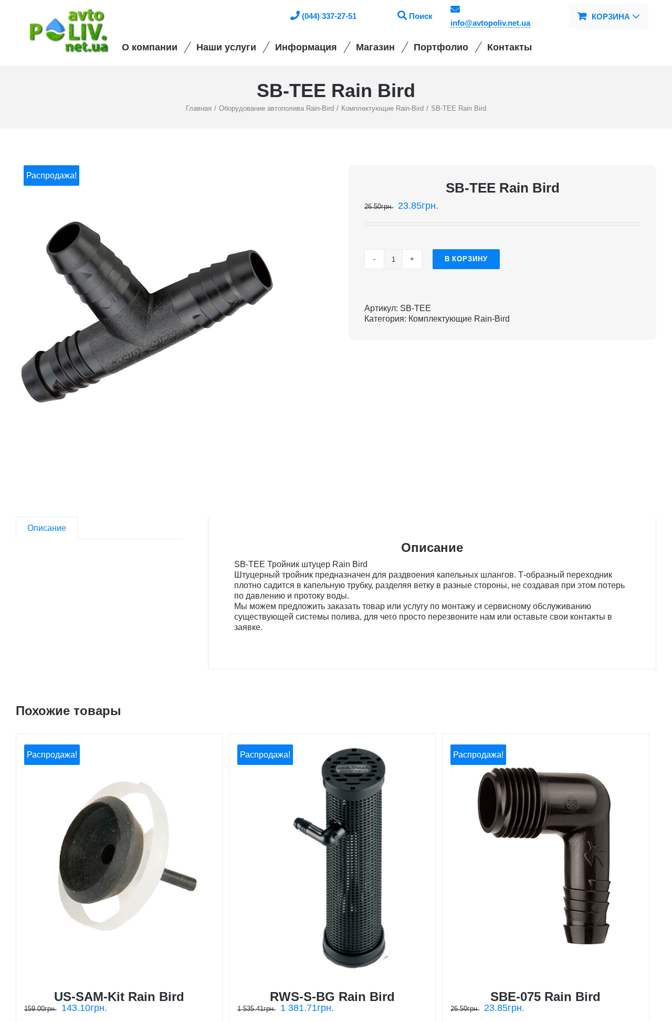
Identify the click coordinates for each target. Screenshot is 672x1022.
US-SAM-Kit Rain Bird (119, 996)
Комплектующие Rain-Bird (459, 318)
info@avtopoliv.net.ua (490, 22)
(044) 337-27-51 (329, 16)
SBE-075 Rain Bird (545, 996)
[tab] (47, 528)
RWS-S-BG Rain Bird (332, 996)
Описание (46, 528)
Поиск (421, 16)
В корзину (466, 259)
